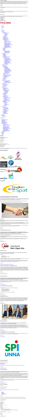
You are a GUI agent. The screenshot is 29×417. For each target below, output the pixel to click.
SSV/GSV (6, 35)
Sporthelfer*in (6, 63)
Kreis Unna (6, 40)
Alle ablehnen (1, 19)
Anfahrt (2, 26)
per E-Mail (1, 141)
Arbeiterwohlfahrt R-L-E (3, 241)
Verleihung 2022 (6, 102)
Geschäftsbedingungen (5, 113)
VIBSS (4, 78)
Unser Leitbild (6, 34)
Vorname (1, 403)
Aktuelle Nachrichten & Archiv (6, 75)
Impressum (4, 20)
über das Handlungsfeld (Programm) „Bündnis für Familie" (7, 264)
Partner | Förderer (6, 108)
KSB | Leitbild (6, 92)
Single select (2, 402)
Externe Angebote (5, 65)
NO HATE (4, 94)
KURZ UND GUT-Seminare (6, 56)
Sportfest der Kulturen (5, 107)
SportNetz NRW (5, 87)
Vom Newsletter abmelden (3, 399)
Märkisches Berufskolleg (6, 129)
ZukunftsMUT (4, 101)
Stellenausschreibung (5, 38)
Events (2, 106)
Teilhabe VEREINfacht (7, 68)
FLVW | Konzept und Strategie (3, 273)
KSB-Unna (3, 31)
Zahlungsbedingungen (5, 64)
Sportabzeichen (5, 98)
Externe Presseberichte (4, 120)
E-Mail (1, 406)
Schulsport (3, 83)
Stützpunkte (6, 99)
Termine (4, 74)
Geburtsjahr (1, 407)
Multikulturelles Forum (2, 303)
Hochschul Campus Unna (7, 42)
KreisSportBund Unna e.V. (6, 32)
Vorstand (6, 33)
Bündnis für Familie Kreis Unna (8, 41)
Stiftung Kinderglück (7, 45)
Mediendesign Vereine (7, 61)
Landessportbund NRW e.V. (8, 43)
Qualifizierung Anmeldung (8, 51)
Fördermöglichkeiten (5, 66)
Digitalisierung (6, 67)
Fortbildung (4, 55)
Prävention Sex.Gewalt (5, 95)
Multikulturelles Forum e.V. (6, 127)
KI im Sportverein (5, 93)
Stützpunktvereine (7, 90)
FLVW (4, 125)
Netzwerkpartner (3, 131)
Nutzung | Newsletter (7, 52)
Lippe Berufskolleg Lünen (7, 46)
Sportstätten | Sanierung (7, 69)
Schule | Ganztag (5, 96)
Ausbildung (4, 54)
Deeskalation (3, 30)
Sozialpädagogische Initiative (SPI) (8, 44)
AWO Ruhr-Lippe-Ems (5, 124)
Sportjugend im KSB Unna (5, 122)
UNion (5, 103)
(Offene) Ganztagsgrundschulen (6, 80)
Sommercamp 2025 (7, 110)
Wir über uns (3, 115)
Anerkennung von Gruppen (8, 97)
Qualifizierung (3, 53)
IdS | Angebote (6, 91)
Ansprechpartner (5, 85)
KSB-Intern (4, 48)
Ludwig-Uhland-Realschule (8, 82)
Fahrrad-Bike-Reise (5, 111)
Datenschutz (1, 20)
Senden (1, 413)
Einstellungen (1, 18)
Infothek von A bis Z (5, 73)
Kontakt (3, 132)
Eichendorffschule (7, 81)
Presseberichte (4, 36)
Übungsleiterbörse (5, 76)
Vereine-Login (4, 79)
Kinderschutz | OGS (7, 58)
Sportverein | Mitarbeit (7, 62)
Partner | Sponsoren (7, 104)
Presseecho (6, 105)
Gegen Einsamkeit (7, 60)
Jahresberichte (4, 37)
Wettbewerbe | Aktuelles (6, 84)
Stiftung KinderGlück (2, 330)
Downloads (4, 86)
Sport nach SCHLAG (7, 72)
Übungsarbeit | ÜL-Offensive (8, 70)
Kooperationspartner (5, 39)
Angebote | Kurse (5, 57)
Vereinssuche (4, 77)
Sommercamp (4, 109)
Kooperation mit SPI (2, 336)
